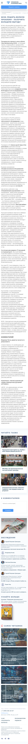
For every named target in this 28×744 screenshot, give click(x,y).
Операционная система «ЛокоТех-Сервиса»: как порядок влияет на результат (13, 489)
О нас (3, 718)
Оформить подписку (14, 7)
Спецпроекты (5, 720)
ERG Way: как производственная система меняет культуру (12, 469)
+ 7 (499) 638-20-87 (7, 711)
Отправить (8, 510)
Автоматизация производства (9, 681)
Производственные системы (6, 13)
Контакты (4, 722)
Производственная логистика (9, 700)
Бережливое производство (8, 644)
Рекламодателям (20, 718)
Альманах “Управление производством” (12, 599)
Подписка (18, 720)
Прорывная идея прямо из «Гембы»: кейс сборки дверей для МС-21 (13, 450)
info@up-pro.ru (4, 712)
